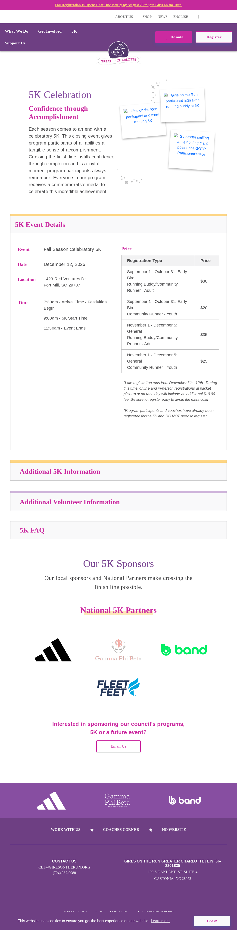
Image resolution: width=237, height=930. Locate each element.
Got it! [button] (212, 921)
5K (74, 31)
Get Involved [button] (50, 31)
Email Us (119, 746)
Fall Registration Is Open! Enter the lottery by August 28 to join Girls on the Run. (118, 5)
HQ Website (174, 829)
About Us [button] (124, 16)
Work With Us (65, 829)
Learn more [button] (160, 921)
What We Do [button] (16, 31)
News (162, 16)
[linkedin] (211, 16)
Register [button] (213, 37)
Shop (147, 16)
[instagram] (204, 16)
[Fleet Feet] (118, 686)
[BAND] (184, 649)
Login (4, 16)
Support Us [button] (15, 43)
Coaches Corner (121, 829)
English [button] (181, 16)
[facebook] (219, 16)
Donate (176, 37)
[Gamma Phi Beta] (118, 649)
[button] (231, 16)
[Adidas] (53, 649)
